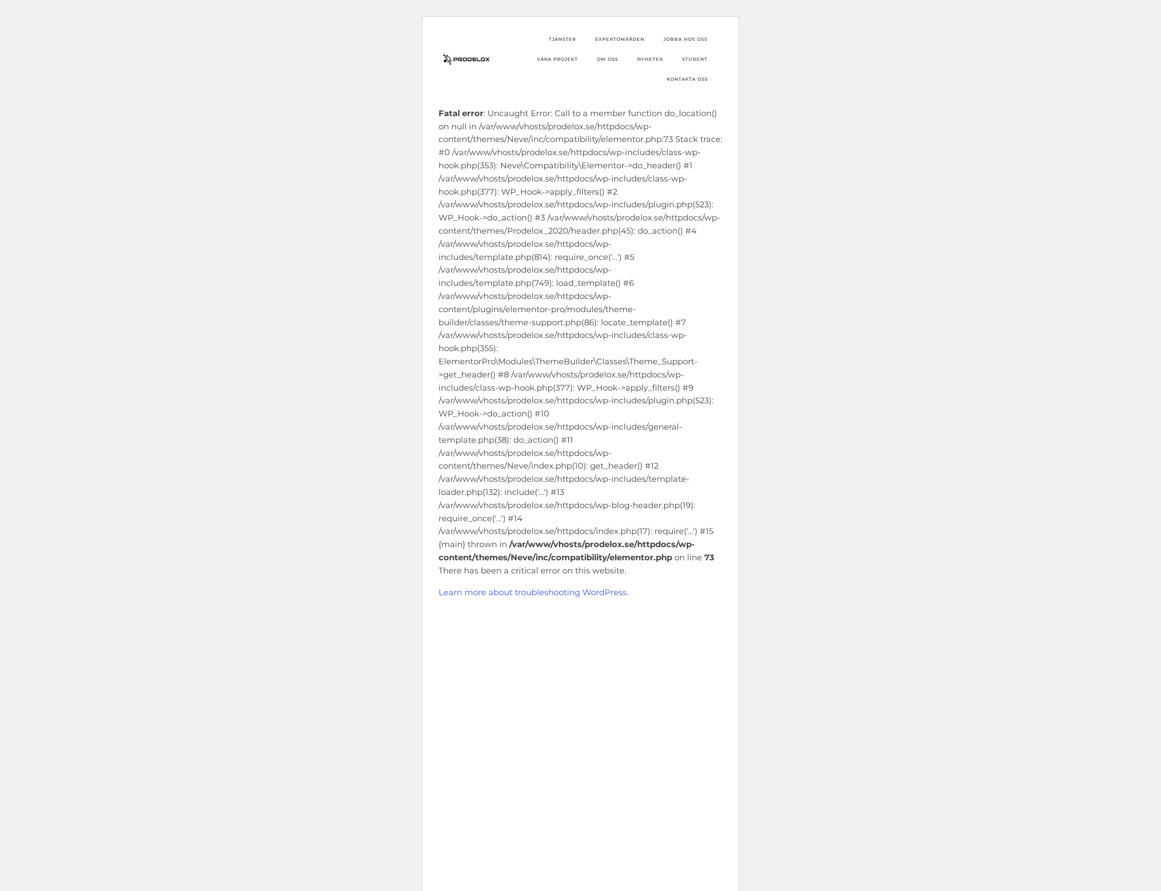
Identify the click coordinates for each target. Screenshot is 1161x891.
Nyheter (650, 59)
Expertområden (619, 39)
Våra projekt (557, 59)
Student (694, 59)
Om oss (607, 59)
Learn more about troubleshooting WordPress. (534, 592)
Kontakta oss (687, 79)
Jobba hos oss (685, 39)
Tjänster (562, 39)
